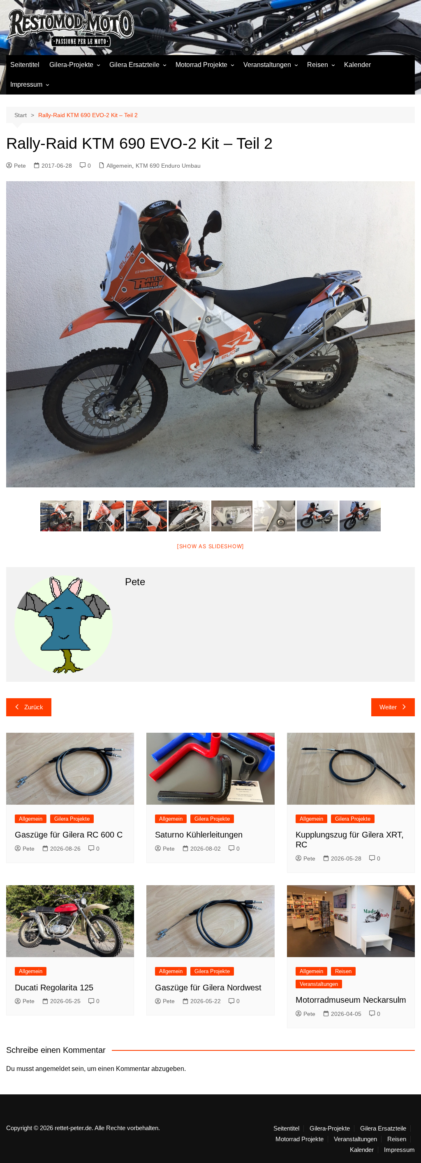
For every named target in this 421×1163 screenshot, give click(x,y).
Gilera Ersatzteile (134, 64)
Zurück (33, 707)
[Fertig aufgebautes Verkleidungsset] (60, 516)
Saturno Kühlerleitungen (199, 834)
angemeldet (52, 1068)
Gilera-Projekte (71, 64)
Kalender (357, 64)
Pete (20, 165)
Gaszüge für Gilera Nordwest (208, 987)
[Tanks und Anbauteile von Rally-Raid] (231, 516)
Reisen (317, 64)
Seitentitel (24, 64)
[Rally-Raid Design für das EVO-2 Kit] (103, 516)
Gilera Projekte (72, 819)
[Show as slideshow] (210, 546)
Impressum (26, 84)
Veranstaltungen (267, 64)
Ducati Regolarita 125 (54, 987)
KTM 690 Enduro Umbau (168, 165)
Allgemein (119, 165)
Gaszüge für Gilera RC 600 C (69, 834)
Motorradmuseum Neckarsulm (351, 999)
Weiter (388, 707)
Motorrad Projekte (201, 64)
